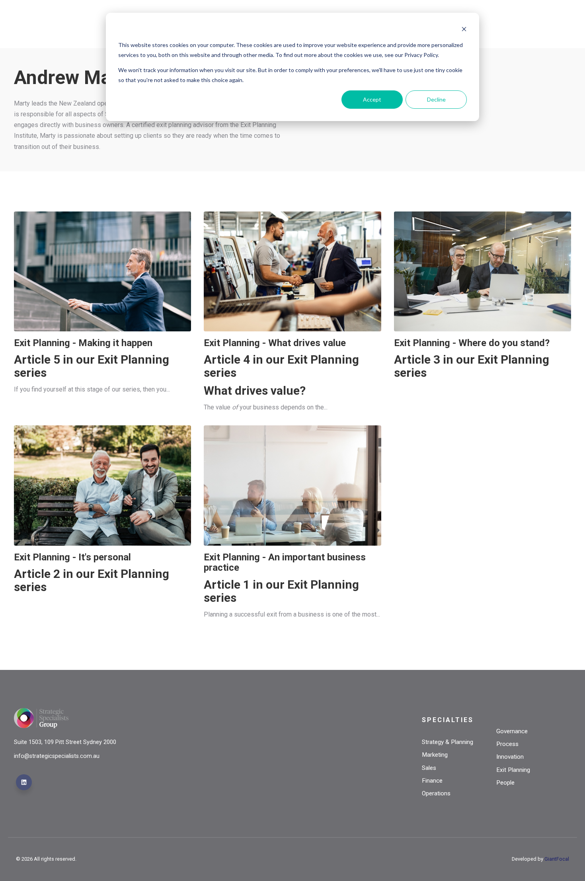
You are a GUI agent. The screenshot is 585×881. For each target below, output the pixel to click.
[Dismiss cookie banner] (464, 30)
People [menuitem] (505, 782)
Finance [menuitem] (432, 780)
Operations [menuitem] (436, 793)
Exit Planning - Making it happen (83, 342)
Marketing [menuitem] (435, 754)
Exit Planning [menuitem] (513, 769)
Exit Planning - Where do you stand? (472, 342)
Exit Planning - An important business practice (285, 562)
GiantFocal (556, 859)
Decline (436, 99)
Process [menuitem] (507, 744)
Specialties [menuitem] (448, 720)
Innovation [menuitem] (510, 756)
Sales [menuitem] (429, 767)
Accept (372, 99)
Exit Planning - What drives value (275, 342)
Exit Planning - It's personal (72, 557)
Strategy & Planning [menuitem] (447, 742)
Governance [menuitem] (512, 731)
